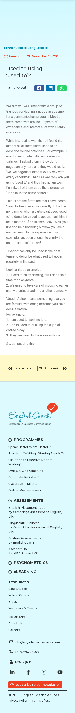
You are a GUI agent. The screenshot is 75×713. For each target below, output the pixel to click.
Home (8, 48)
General (14, 56)
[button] (39, 88)
